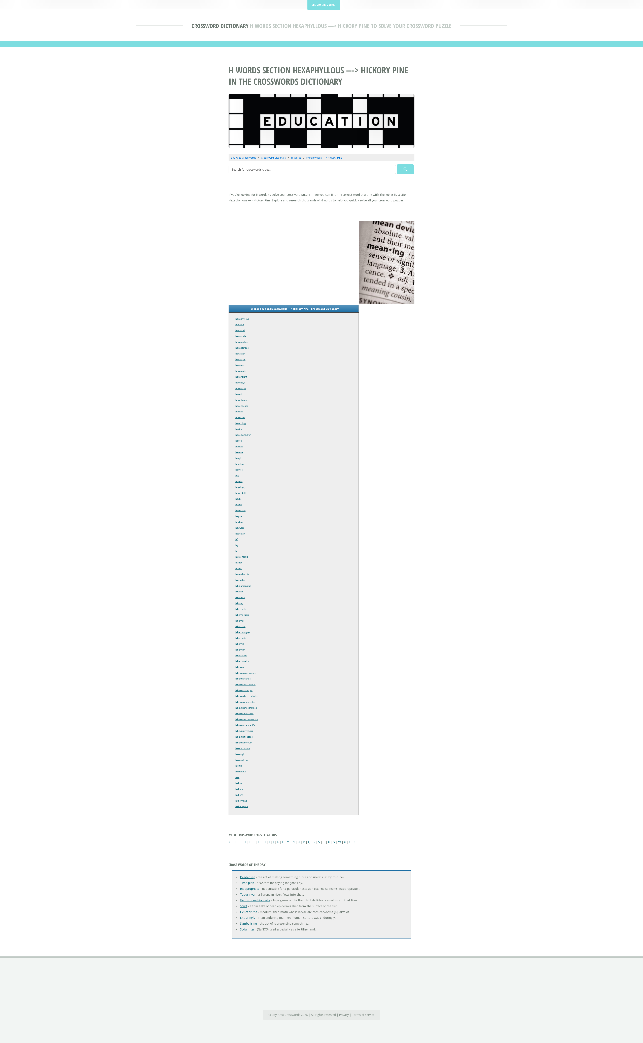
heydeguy (240, 487)
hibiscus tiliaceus (244, 736)
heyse (238, 516)
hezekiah (240, 533)
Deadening (247, 877)
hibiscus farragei (244, 690)
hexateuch (240, 365)
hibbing (239, 603)
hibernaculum (242, 614)
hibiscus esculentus (245, 684)
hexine (238, 429)
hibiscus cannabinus (245, 672)
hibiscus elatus (243, 678)
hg (236, 545)
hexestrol (240, 417)
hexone (239, 446)
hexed (238, 394)
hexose (239, 452)
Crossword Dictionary (220, 26)
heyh (238, 498)
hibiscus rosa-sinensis (246, 719)
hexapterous (242, 347)
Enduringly (247, 918)
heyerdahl (240, 492)
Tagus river (248, 894)
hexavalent (241, 376)
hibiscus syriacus (244, 730)
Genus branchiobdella (255, 900)
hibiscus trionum (243, 742)
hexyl (238, 458)
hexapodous (241, 341)
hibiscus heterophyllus (247, 696)
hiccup (238, 765)
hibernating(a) (242, 632)
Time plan (247, 883)
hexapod (240, 330)
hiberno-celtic (242, 661)
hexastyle (240, 359)
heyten (239, 521)
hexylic (238, 469)
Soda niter (247, 929)
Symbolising (248, 923)
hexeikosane (242, 400)
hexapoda (240, 336)
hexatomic (240, 371)
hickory (239, 794)
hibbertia (240, 597)
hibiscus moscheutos (246, 707)
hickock (239, 788)
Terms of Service (363, 1015)
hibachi (239, 591)
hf (236, 539)
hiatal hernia (241, 556)
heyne (238, 504)
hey (237, 475)
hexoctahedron (243, 434)
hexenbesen (241, 405)
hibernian (240, 649)
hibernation (241, 638)
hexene (239, 411)
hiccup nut (240, 771)
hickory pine (241, 806)
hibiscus (239, 667)
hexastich (240, 353)
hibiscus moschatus (245, 701)
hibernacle (240, 608)
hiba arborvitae (243, 585)
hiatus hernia (242, 574)
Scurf (243, 906)
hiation (238, 562)
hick (237, 777)
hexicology (240, 423)
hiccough (239, 754)
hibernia (239, 643)
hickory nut (241, 800)
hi (236, 551)
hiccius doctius (242, 748)
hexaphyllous (242, 318)
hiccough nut (241, 760)
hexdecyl (240, 382)
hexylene (240, 463)
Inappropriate (249, 889)
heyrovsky (240, 510)
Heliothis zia (248, 912)
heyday (239, 481)
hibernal (239, 620)
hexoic (238, 440)
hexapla (239, 324)
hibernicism (241, 655)
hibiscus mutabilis (244, 713)
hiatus (238, 568)
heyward (239, 527)
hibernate (240, 626)
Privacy (344, 1015)
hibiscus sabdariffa (245, 725)
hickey (238, 783)
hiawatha (240, 580)
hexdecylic (240, 388)
